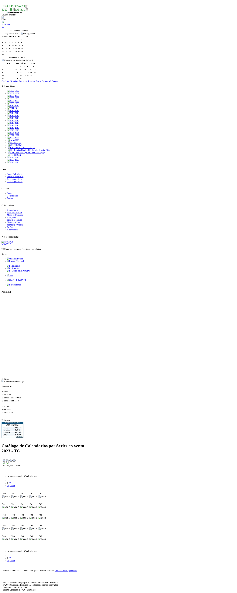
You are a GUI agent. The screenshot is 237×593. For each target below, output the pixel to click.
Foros (38, 81)
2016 (16, 120)
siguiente (11, 485)
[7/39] (10, 275)
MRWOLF (6, 244)
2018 (16, 125)
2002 (16, 93)
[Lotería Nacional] (15, 261)
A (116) (15, 140)
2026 (16, 162)
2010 (16, 105)
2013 (16, 113)
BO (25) (17, 142)
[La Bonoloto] (13, 268)
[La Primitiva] (13, 266)
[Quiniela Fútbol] (15, 259)
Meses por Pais (13, 222)
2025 (16, 160)
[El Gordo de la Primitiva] (18, 271)
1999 (16, 91)
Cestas (45, 81)
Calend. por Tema (14, 181)
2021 (16, 133)
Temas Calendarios (15, 176)
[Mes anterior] (8, 60)
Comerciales (12, 196)
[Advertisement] (10, 334)
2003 (16, 96)
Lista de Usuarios (14, 212)
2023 (16, 138)
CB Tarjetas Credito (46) (39, 150)
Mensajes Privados (15, 225)
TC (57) (17, 155)
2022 (16, 135)
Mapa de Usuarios (15, 215)
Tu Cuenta (11, 227)
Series (9, 193)
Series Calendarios (15, 174)
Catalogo (5, 81)
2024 (16, 157)
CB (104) (17, 145)
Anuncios (23, 81)
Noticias (14, 81)
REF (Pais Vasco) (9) (35, 152)
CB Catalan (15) (27, 147)
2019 (16, 128)
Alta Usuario (12, 230)
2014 (16, 115)
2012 (16, 110)
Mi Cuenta (53, 81)
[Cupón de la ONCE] (16, 280)
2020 (16, 130)
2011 (16, 108)
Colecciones (12, 210)
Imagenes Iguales (14, 220)
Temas (10, 198)
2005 (16, 98)
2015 (16, 118)
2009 (16, 103)
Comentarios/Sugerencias (66, 570)
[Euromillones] (14, 285)
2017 (16, 123)
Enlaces (31, 81)
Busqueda (11, 217)
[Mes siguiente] (28, 33)
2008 (16, 101)
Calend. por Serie (14, 179)
